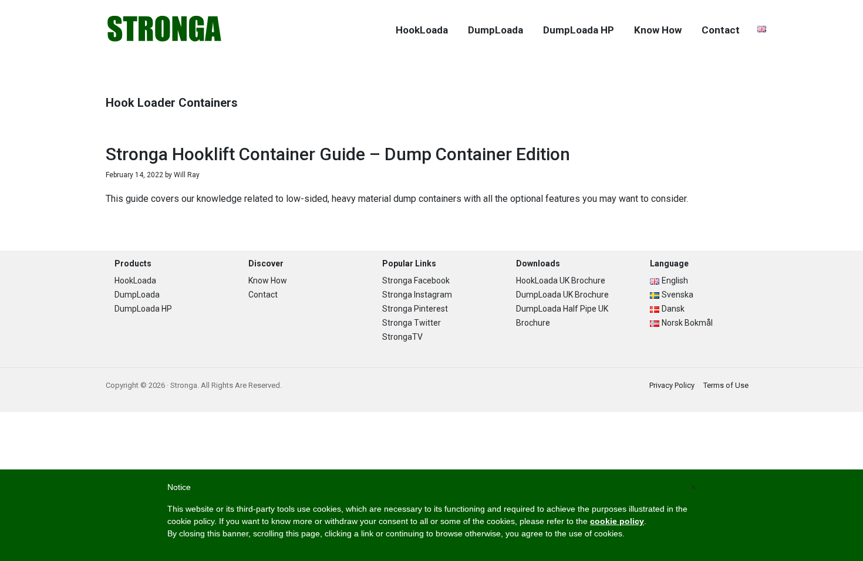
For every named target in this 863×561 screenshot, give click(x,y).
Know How (267, 280)
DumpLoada (137, 294)
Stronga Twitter (411, 322)
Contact (263, 294)
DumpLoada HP (143, 308)
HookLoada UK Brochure (560, 280)
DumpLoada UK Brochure (562, 294)
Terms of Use (726, 385)
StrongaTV (402, 337)
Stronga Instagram (417, 294)
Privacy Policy (672, 385)
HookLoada (135, 280)
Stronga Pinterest (415, 308)
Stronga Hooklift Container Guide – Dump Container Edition (338, 154)
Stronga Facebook (416, 280)
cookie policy (617, 521)
